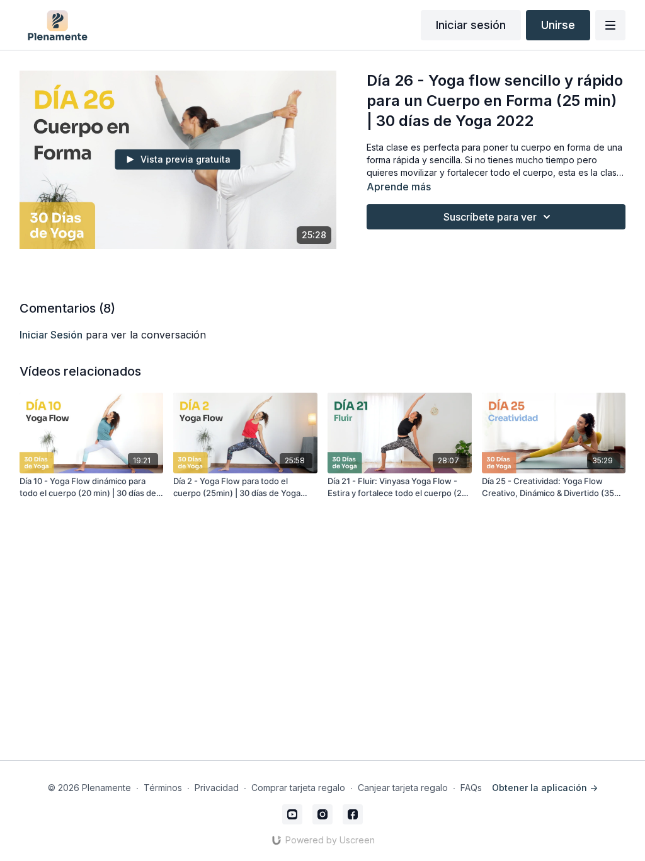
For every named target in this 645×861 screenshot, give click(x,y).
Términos (163, 787)
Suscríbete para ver (490, 217)
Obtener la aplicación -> (545, 787)
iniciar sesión (51, 334)
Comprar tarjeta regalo (298, 787)
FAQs (471, 787)
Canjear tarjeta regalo (403, 787)
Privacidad (217, 787)
